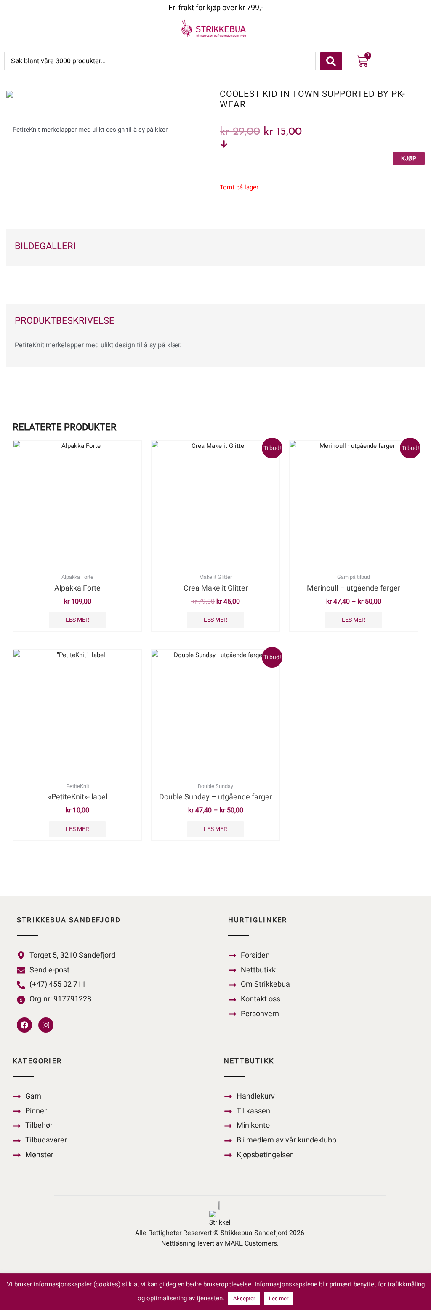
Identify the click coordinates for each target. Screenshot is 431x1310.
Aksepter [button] (244, 1298)
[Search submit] (331, 61)
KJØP (408, 158)
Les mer (77, 619)
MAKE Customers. (252, 1243)
